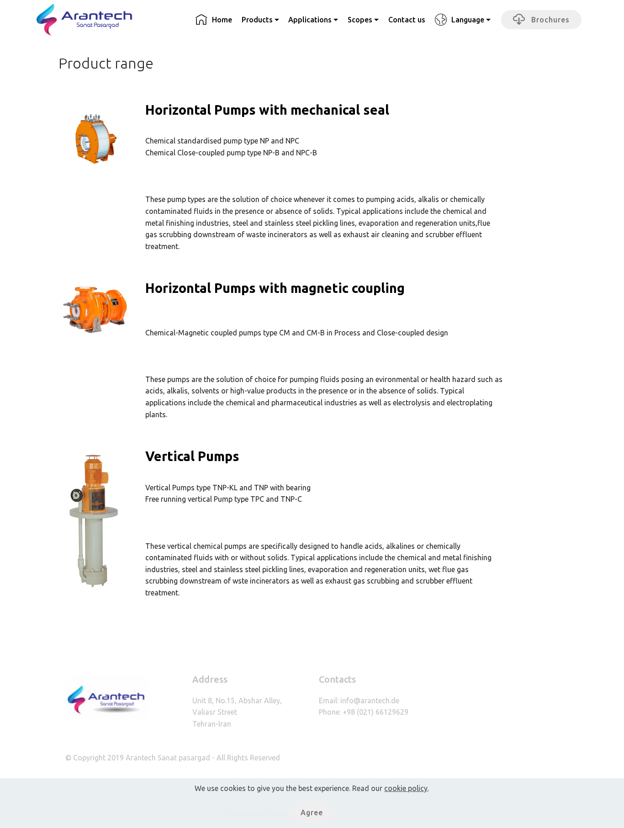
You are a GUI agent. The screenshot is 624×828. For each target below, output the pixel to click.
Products (257, 20)
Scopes (360, 20)
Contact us (406, 20)
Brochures (549, 20)
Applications (310, 20)
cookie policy (406, 788)
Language (467, 20)
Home (222, 20)
